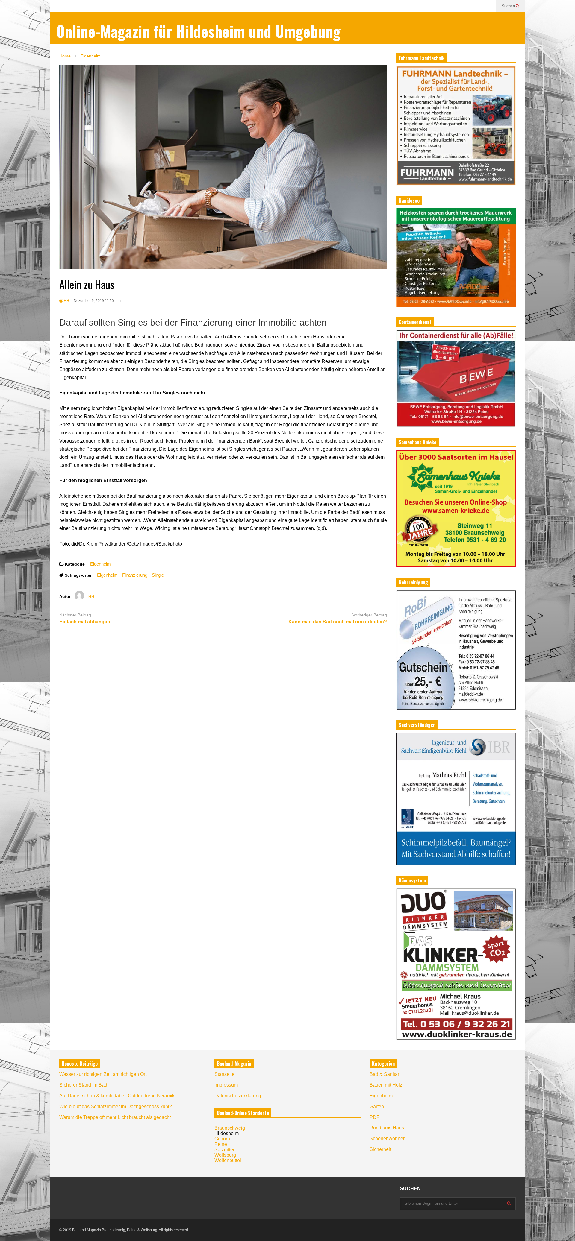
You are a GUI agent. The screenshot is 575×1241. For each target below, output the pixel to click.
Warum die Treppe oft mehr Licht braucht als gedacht (115, 1117)
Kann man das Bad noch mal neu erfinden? (337, 621)
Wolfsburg (225, 1155)
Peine (220, 1144)
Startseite (224, 1074)
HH (66, 301)
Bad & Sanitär (384, 1074)
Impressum (226, 1084)
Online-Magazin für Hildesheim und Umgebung (198, 31)
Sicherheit (380, 1149)
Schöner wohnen (388, 1138)
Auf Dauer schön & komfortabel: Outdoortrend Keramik (117, 1095)
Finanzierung (134, 575)
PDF (374, 1117)
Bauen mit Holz (386, 1084)
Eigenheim (100, 563)
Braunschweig (229, 1128)
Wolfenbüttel (227, 1160)
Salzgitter (224, 1149)
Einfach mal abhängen (84, 621)
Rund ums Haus (387, 1127)
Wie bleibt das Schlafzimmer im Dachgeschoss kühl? (115, 1106)
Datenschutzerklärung (237, 1095)
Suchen (509, 6)
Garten (377, 1106)
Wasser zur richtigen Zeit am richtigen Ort (102, 1074)
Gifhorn (222, 1138)
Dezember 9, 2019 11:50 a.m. (98, 301)
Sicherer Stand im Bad (83, 1084)
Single (158, 575)
